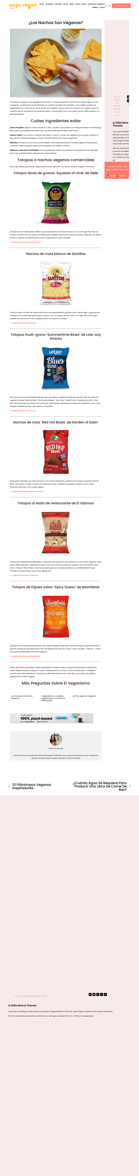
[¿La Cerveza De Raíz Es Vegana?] (25, 692)
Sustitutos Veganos (96, 4)
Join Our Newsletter (121, 6)
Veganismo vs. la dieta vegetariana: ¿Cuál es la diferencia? (53, 698)
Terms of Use (20, 996)
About (78, 4)
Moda (102, 7)
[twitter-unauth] (94, 994)
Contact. (43, 996)
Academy (49, 4)
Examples (14, 714)
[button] (98, 689)
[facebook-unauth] (128, 100)
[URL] (101, 994)
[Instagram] (105, 994)
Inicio (84, 4)
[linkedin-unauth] (128, 96)
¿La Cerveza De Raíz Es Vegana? (22, 697)
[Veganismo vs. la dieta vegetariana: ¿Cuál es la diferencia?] (56, 692)
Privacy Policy (33, 996)
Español (122, 176)
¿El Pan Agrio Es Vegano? (84, 696)
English (113, 176)
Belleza (95, 7)
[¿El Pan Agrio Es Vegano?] (87, 692)
